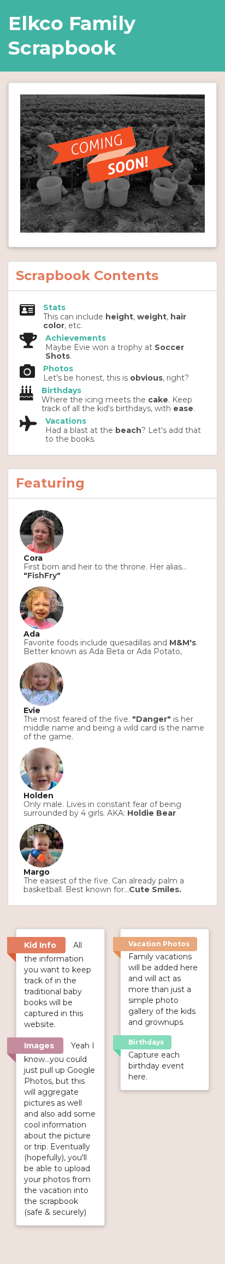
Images (39, 1046)
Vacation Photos (159, 944)
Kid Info (40, 945)
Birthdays (146, 1042)
